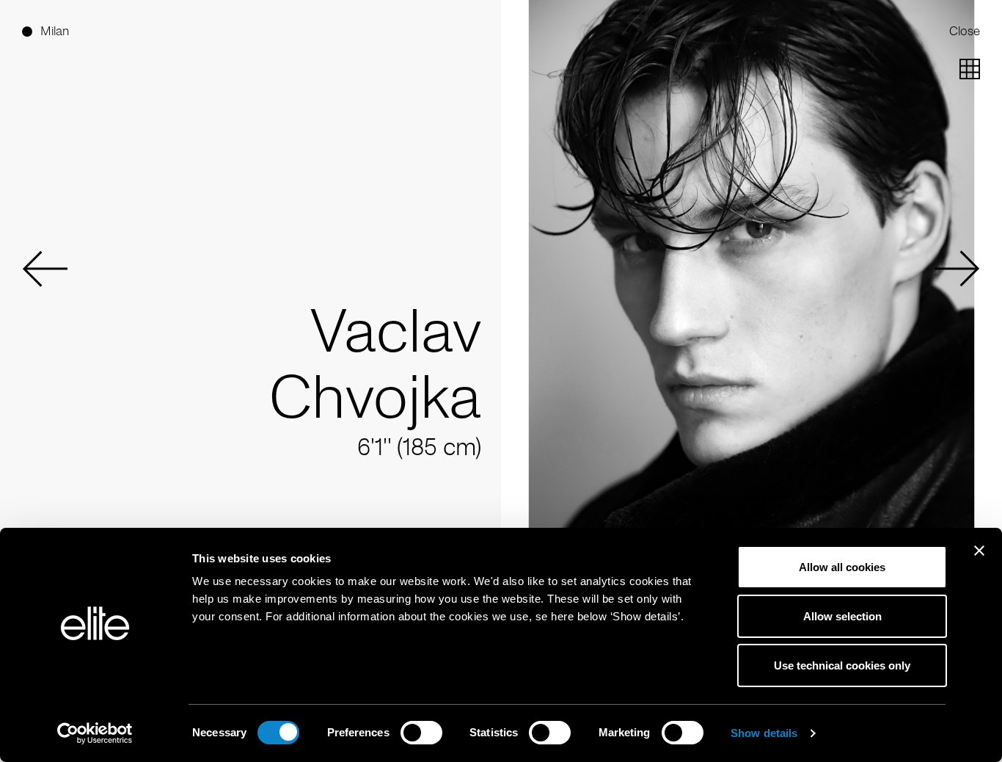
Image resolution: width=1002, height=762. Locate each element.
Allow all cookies (842, 567)
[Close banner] (979, 560)
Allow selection (842, 616)
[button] (44, 268)
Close (964, 31)
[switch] (421, 732)
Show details (764, 733)
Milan (54, 31)
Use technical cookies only (842, 665)
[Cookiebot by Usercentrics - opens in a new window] (95, 733)
